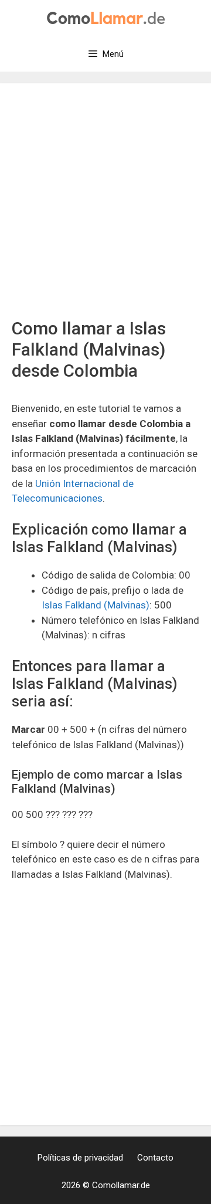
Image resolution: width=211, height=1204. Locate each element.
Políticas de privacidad (80, 1157)
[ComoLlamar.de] (106, 17)
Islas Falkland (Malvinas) (95, 605)
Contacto (155, 1157)
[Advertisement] (105, 206)
